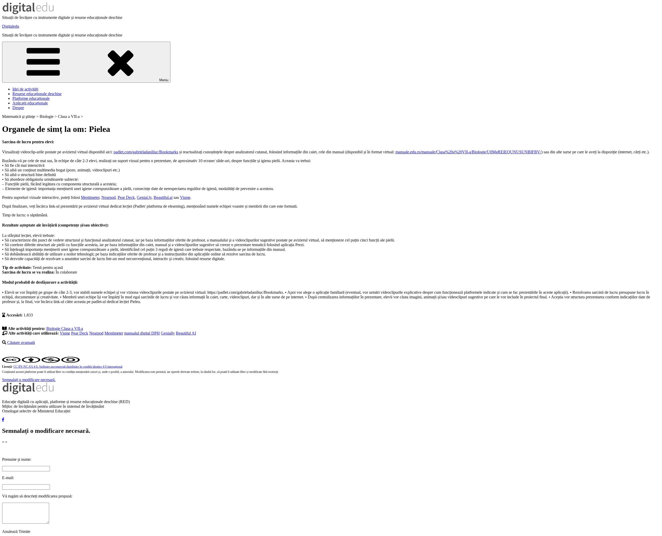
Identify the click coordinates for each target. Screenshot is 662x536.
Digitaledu (10, 26)
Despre (18, 107)
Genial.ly (144, 197)
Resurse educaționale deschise (37, 94)
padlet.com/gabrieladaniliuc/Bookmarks (146, 152)
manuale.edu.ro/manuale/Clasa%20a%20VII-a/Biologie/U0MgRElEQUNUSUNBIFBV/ (468, 152)
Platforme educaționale (31, 98)
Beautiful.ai (163, 197)
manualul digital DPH (142, 333)
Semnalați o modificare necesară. (29, 380)
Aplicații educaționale (30, 103)
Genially (168, 333)
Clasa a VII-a (72, 328)
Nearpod (108, 197)
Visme (185, 197)
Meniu (163, 80)
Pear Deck (126, 197)
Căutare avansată (21, 342)
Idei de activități (25, 89)
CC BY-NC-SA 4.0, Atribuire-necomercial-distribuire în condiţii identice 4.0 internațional (67, 366)
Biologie (53, 328)
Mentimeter (90, 197)
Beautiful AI (186, 333)
